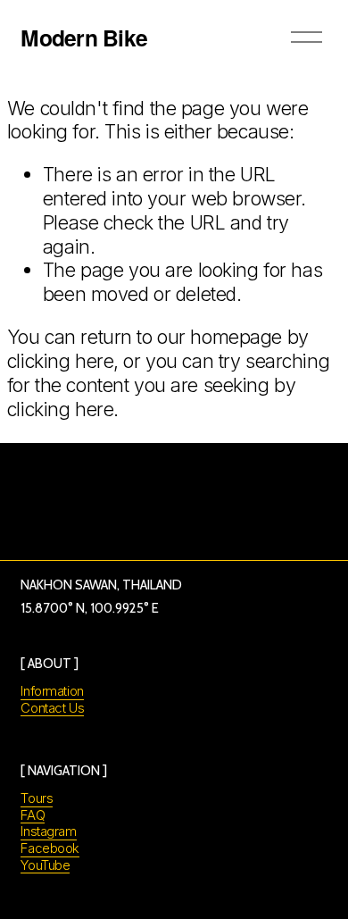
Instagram (48, 831)
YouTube (45, 865)
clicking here (60, 360)
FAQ (33, 815)
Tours (37, 798)
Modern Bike (84, 37)
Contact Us (52, 708)
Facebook (50, 848)
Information (52, 691)
